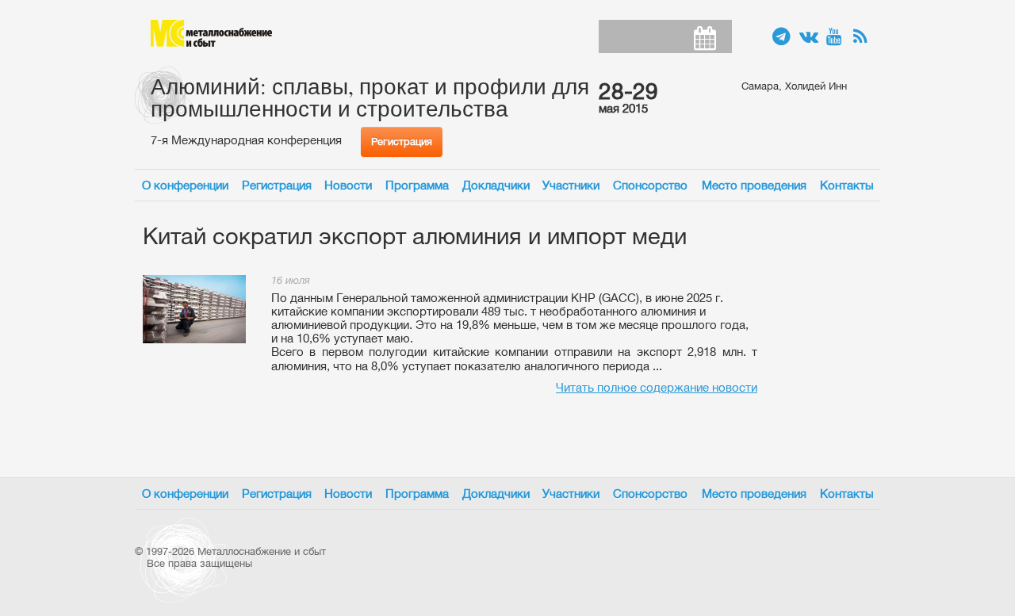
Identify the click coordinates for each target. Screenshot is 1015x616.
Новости (348, 185)
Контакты (847, 185)
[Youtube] (835, 37)
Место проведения (754, 185)
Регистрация (401, 141)
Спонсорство (650, 185)
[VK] (808, 37)
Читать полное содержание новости (656, 387)
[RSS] (862, 37)
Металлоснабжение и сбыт (211, 33)
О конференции (185, 185)
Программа (417, 185)
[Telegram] (781, 37)
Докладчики (496, 185)
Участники (570, 185)
